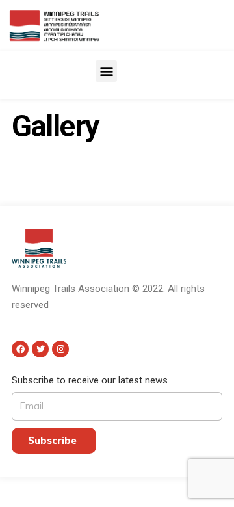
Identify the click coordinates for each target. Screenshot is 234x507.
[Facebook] (20, 349)
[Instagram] (60, 349)
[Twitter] (40, 349)
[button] (106, 71)
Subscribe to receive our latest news (90, 380)
